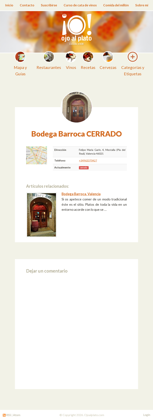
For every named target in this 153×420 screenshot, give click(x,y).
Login (146, 414)
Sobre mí (141, 5)
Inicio (9, 5)
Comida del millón (116, 5)
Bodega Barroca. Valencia (81, 194)
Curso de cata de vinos (80, 5)
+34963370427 (88, 160)
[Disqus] (76, 330)
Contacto (27, 5)
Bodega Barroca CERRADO (76, 133)
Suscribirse (49, 5)
